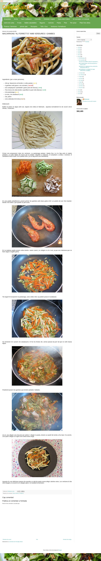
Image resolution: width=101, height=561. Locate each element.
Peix (65, 23)
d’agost (80, 76)
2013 (79, 93)
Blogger (60, 550)
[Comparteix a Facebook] (22, 491)
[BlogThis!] (19, 491)
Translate (87, 41)
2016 (79, 56)
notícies (51, 23)
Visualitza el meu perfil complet (89, 101)
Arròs (16, 19)
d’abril (80, 82)
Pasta (59, 23)
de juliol (81, 78)
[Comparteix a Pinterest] (24, 491)
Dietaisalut (86, 99)
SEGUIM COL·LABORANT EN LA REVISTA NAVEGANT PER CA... (88, 67)
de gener (81, 87)
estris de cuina (9, 23)
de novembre (82, 60)
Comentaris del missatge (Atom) (16, 541)
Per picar (73, 23)
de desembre (82, 58)
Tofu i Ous (44, 26)
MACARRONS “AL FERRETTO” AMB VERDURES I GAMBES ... (87, 70)
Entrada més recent (7, 539)
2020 (79, 49)
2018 (79, 52)
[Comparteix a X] (21, 491)
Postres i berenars (10, 26)
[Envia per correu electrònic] (18, 491)
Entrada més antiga (67, 539)
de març (81, 84)
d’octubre (81, 72)
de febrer (81, 85)
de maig (81, 80)
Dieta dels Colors (64, 19)
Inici (37, 539)
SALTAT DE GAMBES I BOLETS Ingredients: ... (89, 61)
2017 (79, 54)
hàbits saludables (30, 23)
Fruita (19, 23)
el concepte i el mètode (81, 19)
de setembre (82, 74)
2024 (79, 47)
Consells (38, 19)
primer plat (23, 26)
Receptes (34, 26)
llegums (42, 23)
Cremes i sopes (49, 19)
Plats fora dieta (85, 23)
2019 (79, 51)
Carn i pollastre (26, 19)
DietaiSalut (15, 7)
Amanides (7, 19)
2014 (79, 91)
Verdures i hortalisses (58, 26)
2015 (79, 90)
